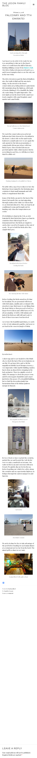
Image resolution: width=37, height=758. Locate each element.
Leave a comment (7, 593)
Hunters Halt (28, 68)
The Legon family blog (14, 4)
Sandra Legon (8, 591)
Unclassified (12, 589)
